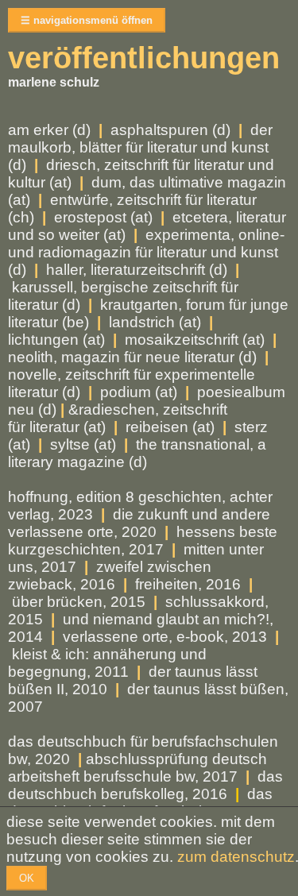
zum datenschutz (236, 856)
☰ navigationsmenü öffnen (87, 20)
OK (26, 878)
